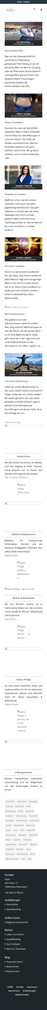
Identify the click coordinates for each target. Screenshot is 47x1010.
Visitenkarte (10, 854)
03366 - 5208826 (23, 2)
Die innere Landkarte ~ (15, 266)
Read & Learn (13, 971)
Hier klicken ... (11, 619)
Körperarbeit (19, 825)
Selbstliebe (27, 840)
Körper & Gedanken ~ (15, 122)
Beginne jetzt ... (12, 555)
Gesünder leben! (15, 961)
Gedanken (9, 816)
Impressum (32, 987)
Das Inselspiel (13, 944)
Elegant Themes (29, 1002)
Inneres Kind (34, 820)
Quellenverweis (22, 994)
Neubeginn (23, 835)
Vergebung (10, 849)
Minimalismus (11, 835)
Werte (32, 854)
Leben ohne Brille (15, 934)
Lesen (15, 830)
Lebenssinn (30, 825)
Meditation (31, 830)
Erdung (20, 811)
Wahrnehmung (22, 854)
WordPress (29, 1006)
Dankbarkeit (19, 806)
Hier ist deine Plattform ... (17, 477)
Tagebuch (33, 844)
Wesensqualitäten (12, 859)
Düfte (29, 806)
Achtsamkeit (10, 801)
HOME (10, 987)
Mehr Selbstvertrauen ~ (15, 314)
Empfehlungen (29, 990)
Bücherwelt (33, 801)
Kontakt (20, 987)
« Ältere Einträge (13, 422)
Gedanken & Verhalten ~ (16, 194)
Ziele (29, 859)
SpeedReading (11, 844)
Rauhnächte (33, 835)
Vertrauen (20, 849)
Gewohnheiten (22, 820)
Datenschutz (14, 990)
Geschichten (33, 816)
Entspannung (10, 811)
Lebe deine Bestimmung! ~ (17, 381)
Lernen (8, 830)
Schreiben (17, 840)
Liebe (22, 830)
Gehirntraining (21, 816)
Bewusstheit (21, 801)
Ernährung (29, 811)
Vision (28, 849)
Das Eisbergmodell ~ (14, 51)
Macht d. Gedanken (16, 948)
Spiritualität (23, 844)
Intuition (9, 825)
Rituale (8, 840)
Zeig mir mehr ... (13, 704)
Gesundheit (10, 820)
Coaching (9, 806)
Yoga (23, 859)
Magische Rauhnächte (17, 922)
